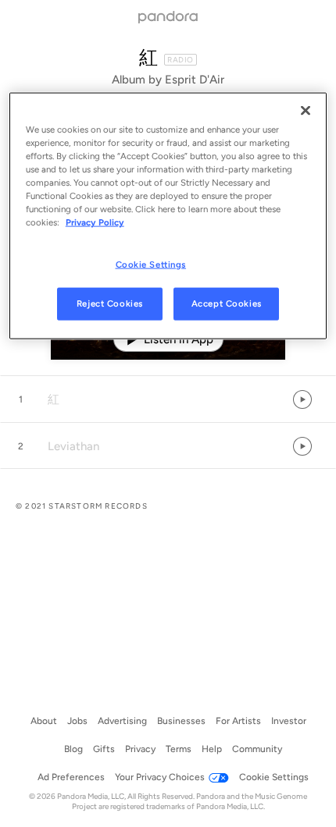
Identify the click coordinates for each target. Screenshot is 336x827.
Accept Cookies (226, 303)
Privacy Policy (95, 222)
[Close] (305, 111)
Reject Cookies (110, 303)
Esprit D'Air (194, 80)
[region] (168, 216)
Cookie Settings (151, 263)
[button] (168, 399)
